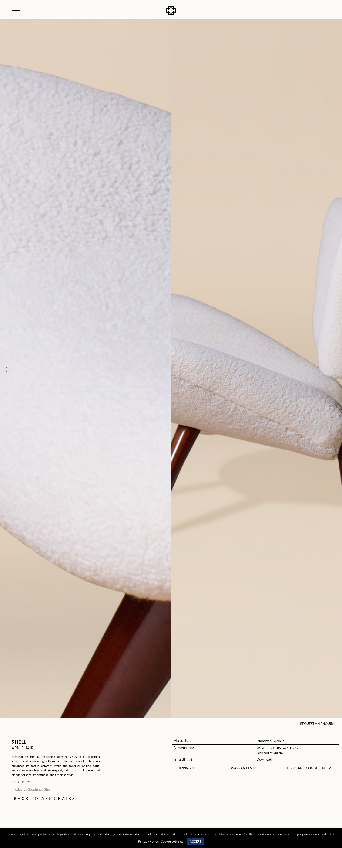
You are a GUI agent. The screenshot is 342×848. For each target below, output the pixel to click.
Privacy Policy (148, 841)
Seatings (34, 789)
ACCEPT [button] (195, 841)
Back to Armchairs (45, 798)
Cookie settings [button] (171, 841)
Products (18, 789)
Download (264, 759)
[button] (5, 369)
